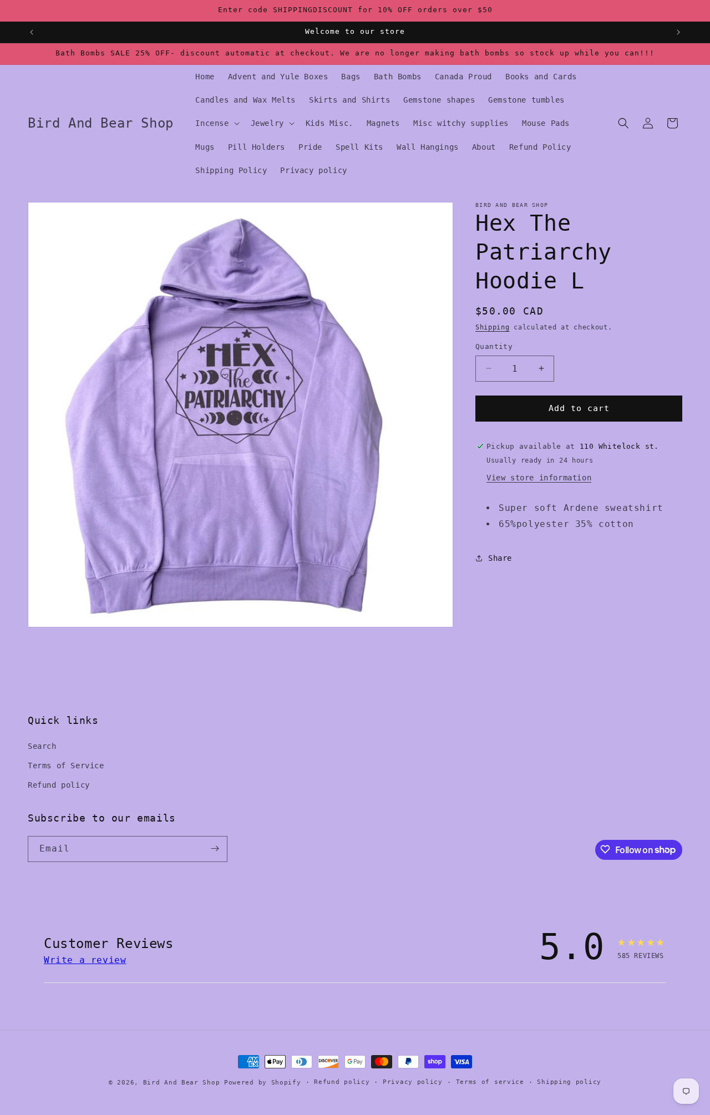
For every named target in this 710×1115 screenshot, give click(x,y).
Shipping (492, 327)
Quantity (494, 346)
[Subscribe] (214, 848)
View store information (538, 477)
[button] (216, 123)
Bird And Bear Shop (181, 1082)
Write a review (85, 960)
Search (42, 745)
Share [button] (500, 558)
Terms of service (490, 1082)
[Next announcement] (678, 32)
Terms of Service (66, 765)
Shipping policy (569, 1082)
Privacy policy (413, 1082)
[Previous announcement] (31, 32)
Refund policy (59, 784)
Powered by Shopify (262, 1082)
